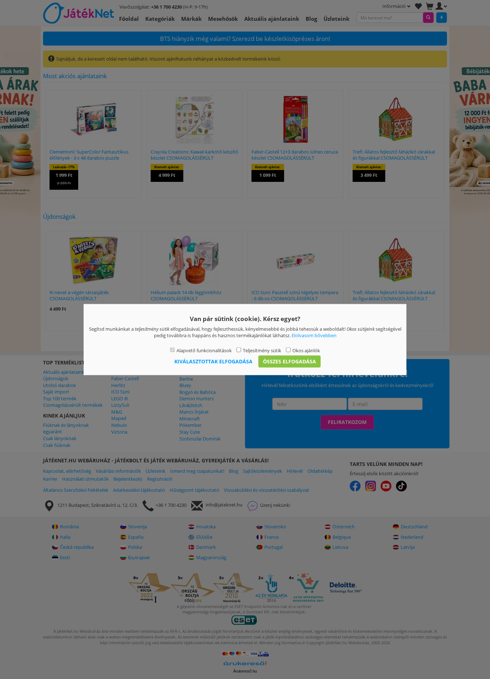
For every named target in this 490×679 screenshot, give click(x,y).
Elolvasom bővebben (314, 335)
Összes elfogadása (289, 361)
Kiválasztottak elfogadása (213, 361)
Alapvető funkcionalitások (204, 350)
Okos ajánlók (306, 350)
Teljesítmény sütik (262, 350)
